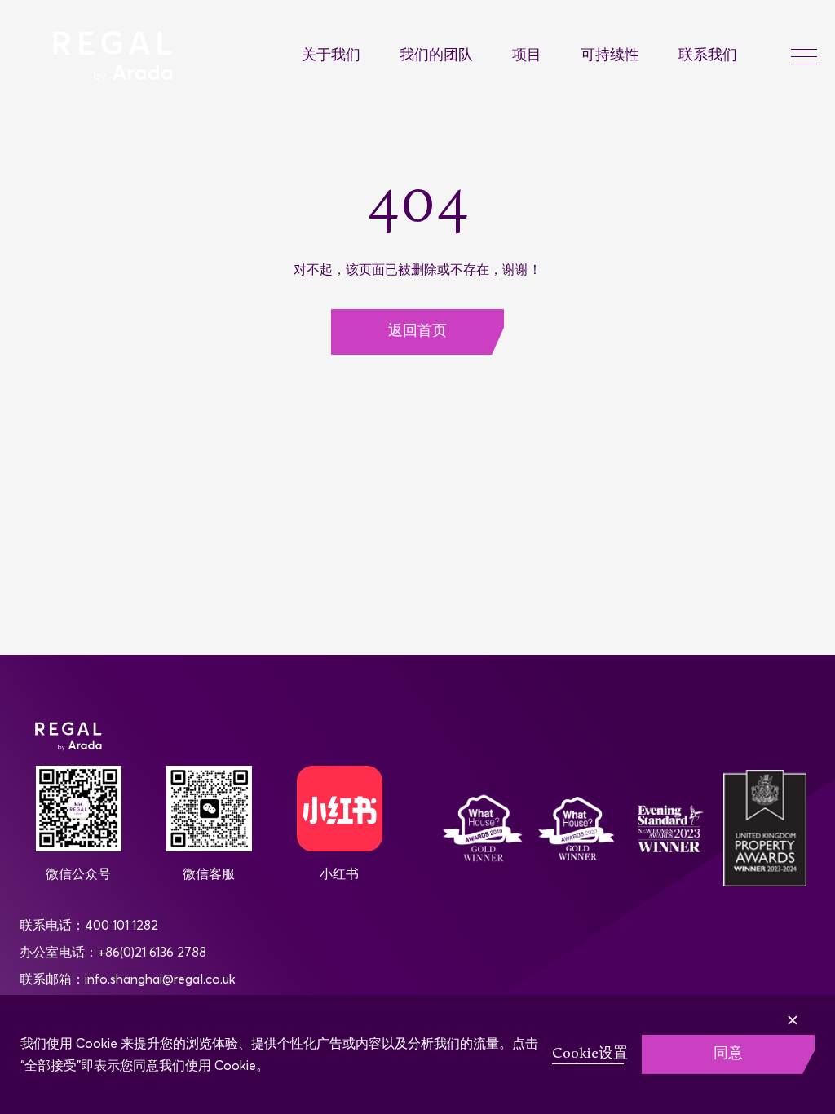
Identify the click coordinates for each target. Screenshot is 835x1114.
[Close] (818, 1009)
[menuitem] (351, 57)
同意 (728, 1054)
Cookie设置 (590, 1054)
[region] (417, 1054)
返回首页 (417, 331)
